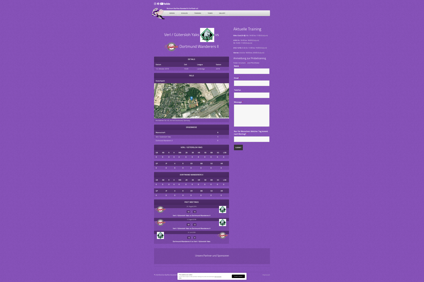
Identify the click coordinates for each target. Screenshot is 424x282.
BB (211, 152)
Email (237, 77)
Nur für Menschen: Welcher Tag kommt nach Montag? (251, 132)
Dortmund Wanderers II (164, 140)
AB (163, 152)
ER (191, 163)
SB (205, 152)
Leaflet (174, 118)
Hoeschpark (160, 80)
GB (157, 152)
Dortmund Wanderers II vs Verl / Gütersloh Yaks (191, 241)
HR (199, 152)
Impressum (266, 275)
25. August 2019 (191, 206)
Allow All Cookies (238, 276)
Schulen (184, 13)
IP (166, 163)
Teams (210, 13)
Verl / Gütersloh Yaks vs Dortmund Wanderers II (191, 215)
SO (218, 152)
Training (197, 13)
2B (186, 152)
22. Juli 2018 (191, 232)
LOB (224, 152)
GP (157, 163)
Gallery (222, 13)
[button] (191, 98)
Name (237, 65)
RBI (180, 152)
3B (193, 152)
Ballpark (264, 35)
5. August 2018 (191, 219)
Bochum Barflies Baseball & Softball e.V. (182, 8)
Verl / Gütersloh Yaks (163, 136)
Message (238, 102)
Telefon (237, 90)
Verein (172, 13)
